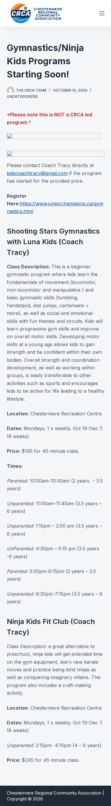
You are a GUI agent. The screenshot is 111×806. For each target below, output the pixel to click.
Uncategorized (22, 96)
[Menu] (101, 13)
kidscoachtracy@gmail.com (37, 173)
